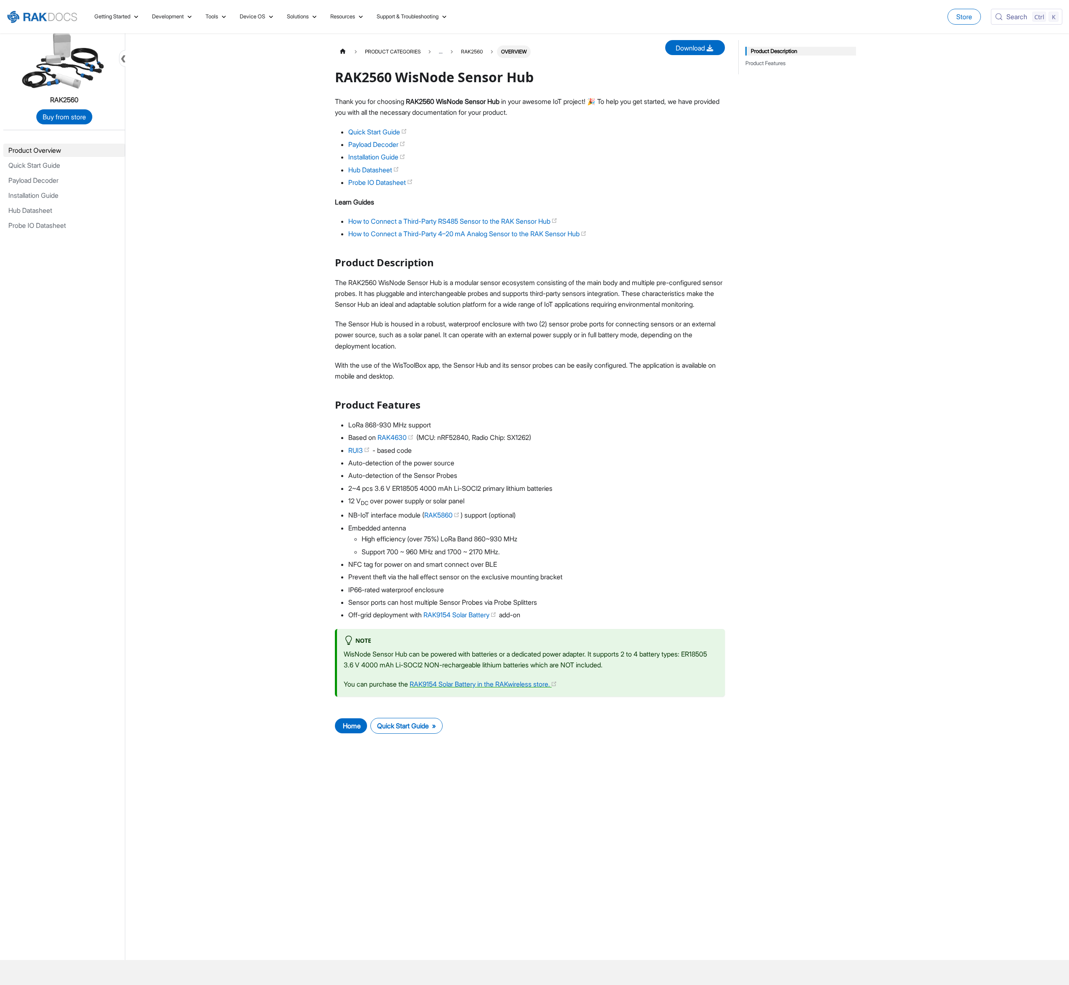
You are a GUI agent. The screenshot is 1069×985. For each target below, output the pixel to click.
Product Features (765, 63)
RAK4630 (392, 437)
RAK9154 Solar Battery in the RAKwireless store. (481, 684)
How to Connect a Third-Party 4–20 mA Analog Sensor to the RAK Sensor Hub (464, 234)
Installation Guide (374, 157)
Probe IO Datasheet (378, 182)
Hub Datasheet (371, 170)
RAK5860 (439, 515)
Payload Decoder (374, 144)
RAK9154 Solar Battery (457, 615)
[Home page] (343, 51)
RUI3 (356, 450)
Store (964, 17)
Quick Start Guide (375, 132)
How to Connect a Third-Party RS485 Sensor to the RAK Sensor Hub (450, 221)
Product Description (774, 51)
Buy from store (64, 117)
